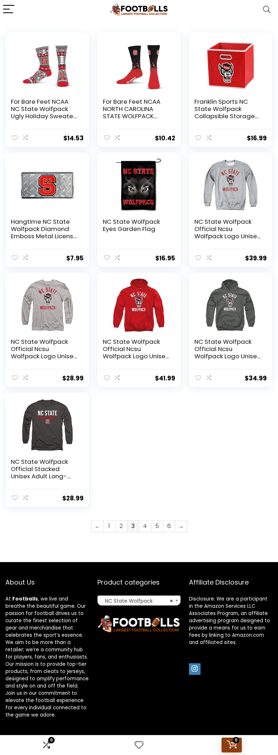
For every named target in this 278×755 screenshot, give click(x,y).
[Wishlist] (139, 745)
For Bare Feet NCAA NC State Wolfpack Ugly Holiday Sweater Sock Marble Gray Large (43, 116)
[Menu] (8, 9)
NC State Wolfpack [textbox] (137, 601)
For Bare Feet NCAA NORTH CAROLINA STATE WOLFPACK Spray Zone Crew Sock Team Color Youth (136, 116)
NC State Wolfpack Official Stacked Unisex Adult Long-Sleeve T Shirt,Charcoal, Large (42, 476)
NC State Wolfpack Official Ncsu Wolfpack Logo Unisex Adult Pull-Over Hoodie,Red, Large (135, 356)
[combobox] (139, 600)
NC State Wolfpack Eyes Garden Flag (131, 225)
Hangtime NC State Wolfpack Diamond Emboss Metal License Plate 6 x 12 (44, 232)
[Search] (266, 9)
